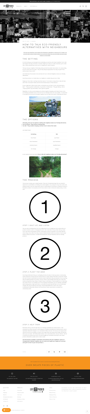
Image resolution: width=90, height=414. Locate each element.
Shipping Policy (52, 394)
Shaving (19, 397)
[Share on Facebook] (49, 351)
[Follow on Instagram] (7, 406)
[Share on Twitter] (54, 351)
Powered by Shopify (20, 410)
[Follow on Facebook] (3, 406)
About (25, 6)
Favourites (19, 390)
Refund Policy (52, 392)
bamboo (34, 41)
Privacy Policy (52, 390)
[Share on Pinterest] (59, 351)
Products (18, 6)
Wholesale (5, 399)
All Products (20, 401)
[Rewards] (6, 410)
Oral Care (19, 394)
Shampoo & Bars (21, 399)
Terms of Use (52, 399)
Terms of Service (53, 397)
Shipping (5, 392)
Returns (4, 394)
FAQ (4, 390)
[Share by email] (64, 351)
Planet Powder (20, 392)
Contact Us (5, 401)
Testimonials (33, 6)
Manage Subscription (7, 397)
